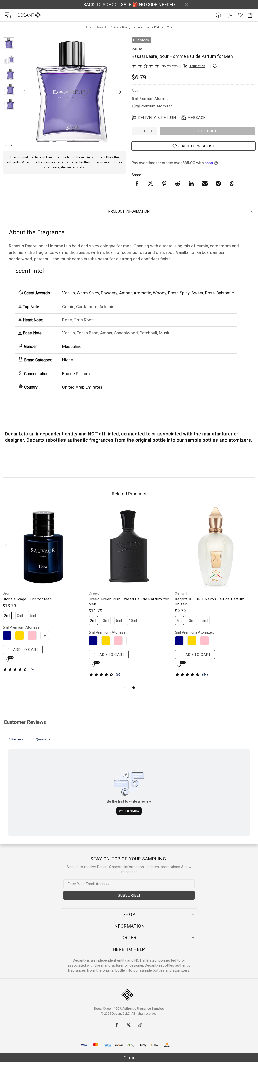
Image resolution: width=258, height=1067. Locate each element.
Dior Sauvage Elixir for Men (27, 599)
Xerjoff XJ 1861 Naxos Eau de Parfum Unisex (209, 601)
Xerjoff (181, 593)
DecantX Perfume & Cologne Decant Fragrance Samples (19, 15)
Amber (125, 292)
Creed (94, 593)
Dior (6, 593)
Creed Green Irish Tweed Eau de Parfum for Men (129, 601)
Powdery (109, 292)
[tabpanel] (43, 593)
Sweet (197, 292)
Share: (137, 175)
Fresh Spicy (179, 292)
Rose (210, 292)
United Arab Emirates (82, 387)
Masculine (103, 27)
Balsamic (225, 292)
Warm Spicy (88, 292)
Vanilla (68, 292)
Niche (67, 359)
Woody (159, 292)
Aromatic (142, 292)
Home (89, 27)
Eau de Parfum (76, 373)
